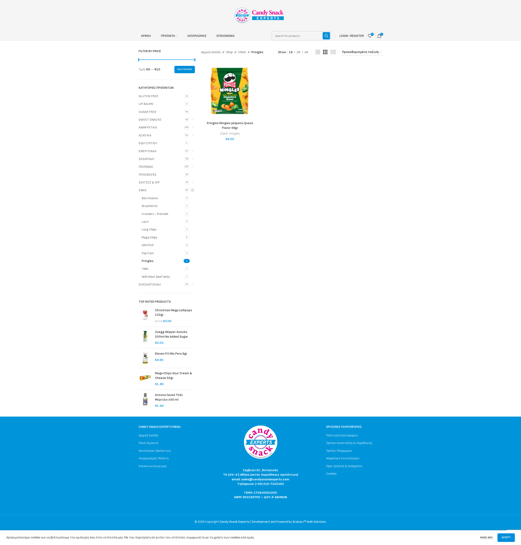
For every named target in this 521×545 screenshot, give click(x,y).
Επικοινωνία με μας (153, 466)
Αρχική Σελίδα (148, 435)
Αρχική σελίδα (211, 52)
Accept (506, 537)
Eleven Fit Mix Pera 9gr (171, 354)
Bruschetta (149, 206)
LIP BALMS (146, 104)
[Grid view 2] (318, 52)
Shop (229, 52)
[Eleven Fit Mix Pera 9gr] (145, 358)
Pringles (148, 261)
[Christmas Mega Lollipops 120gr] (145, 316)
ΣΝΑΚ (143, 190)
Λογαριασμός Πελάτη (153, 458)
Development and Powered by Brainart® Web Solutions (289, 522)
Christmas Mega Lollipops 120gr (173, 312)
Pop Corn (148, 253)
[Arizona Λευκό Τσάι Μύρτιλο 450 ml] (145, 400)
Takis (145, 269)
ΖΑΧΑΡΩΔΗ (146, 159)
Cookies (331, 474)
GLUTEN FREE (148, 96)
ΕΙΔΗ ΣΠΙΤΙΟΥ (148, 143)
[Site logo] (260, 15)
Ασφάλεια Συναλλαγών (342, 458)
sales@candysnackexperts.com (265, 479)
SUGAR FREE (147, 112)
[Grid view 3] (325, 52)
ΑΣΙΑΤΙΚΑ (145, 135)
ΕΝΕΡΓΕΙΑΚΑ (147, 151)
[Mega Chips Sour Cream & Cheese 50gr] (145, 379)
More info (486, 537)
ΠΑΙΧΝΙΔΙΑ (146, 167)
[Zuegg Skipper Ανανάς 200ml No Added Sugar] (145, 337)
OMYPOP (148, 245)
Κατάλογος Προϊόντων (155, 451)
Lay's (145, 222)
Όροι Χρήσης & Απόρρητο (344, 466)
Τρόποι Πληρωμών (339, 451)
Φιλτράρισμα (184, 69)
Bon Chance (150, 198)
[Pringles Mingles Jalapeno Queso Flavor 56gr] (230, 90)
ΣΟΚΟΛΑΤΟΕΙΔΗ (150, 285)
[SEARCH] (326, 35)
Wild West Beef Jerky (156, 277)
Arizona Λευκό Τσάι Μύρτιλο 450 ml (169, 397)
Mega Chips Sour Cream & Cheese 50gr (173, 375)
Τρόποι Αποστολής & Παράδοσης (349, 443)
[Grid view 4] (333, 52)
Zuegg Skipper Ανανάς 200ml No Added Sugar (171, 334)
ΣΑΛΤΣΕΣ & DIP (149, 182)
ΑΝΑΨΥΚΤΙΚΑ (148, 127)
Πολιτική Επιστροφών (342, 435)
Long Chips (149, 229)
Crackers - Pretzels (155, 214)
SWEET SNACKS (150, 120)
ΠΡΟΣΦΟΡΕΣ (148, 175)
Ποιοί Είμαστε (148, 443)
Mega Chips (149, 237)
